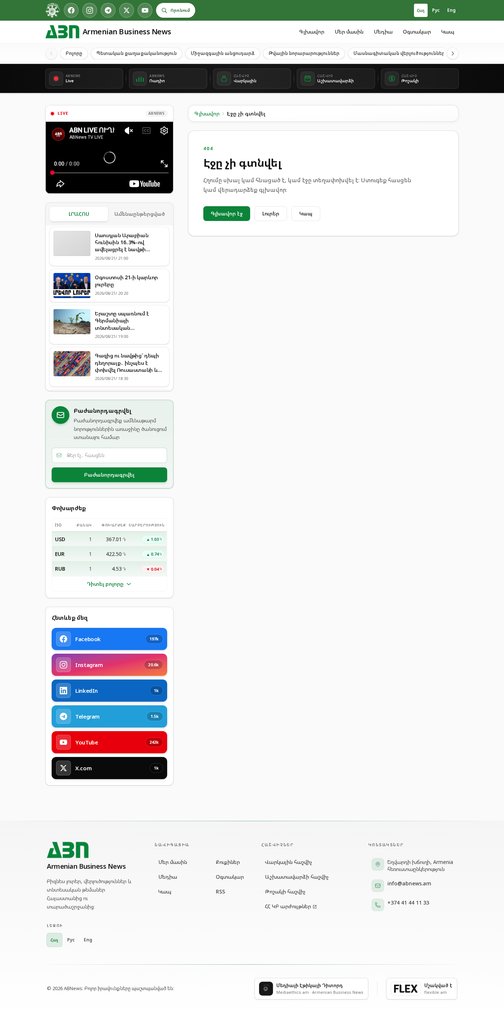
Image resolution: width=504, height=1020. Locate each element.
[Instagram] (89, 10)
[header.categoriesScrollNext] (453, 53)
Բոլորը (74, 53)
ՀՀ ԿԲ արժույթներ (288, 906)
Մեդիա (383, 31)
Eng (451, 10)
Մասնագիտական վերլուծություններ (399, 53)
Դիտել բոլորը (105, 583)
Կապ (447, 31)
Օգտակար (417, 31)
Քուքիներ (228, 861)
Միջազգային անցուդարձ (223, 53)
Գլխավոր (311, 31)
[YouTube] (145, 10)
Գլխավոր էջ (227, 213)
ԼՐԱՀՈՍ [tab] (79, 213)
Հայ (421, 10)
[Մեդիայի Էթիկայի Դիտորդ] (52, 10)
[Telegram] (108, 10)
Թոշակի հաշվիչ (285, 891)
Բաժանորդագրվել (109, 474)
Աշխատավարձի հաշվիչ (297, 876)
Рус (436, 10)
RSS (220, 891)
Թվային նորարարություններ (304, 53)
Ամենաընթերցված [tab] (139, 213)
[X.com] (126, 10)
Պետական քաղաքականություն (136, 53)
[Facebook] (71, 10)
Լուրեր (270, 213)
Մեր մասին (349, 31)
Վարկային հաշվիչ (288, 861)
